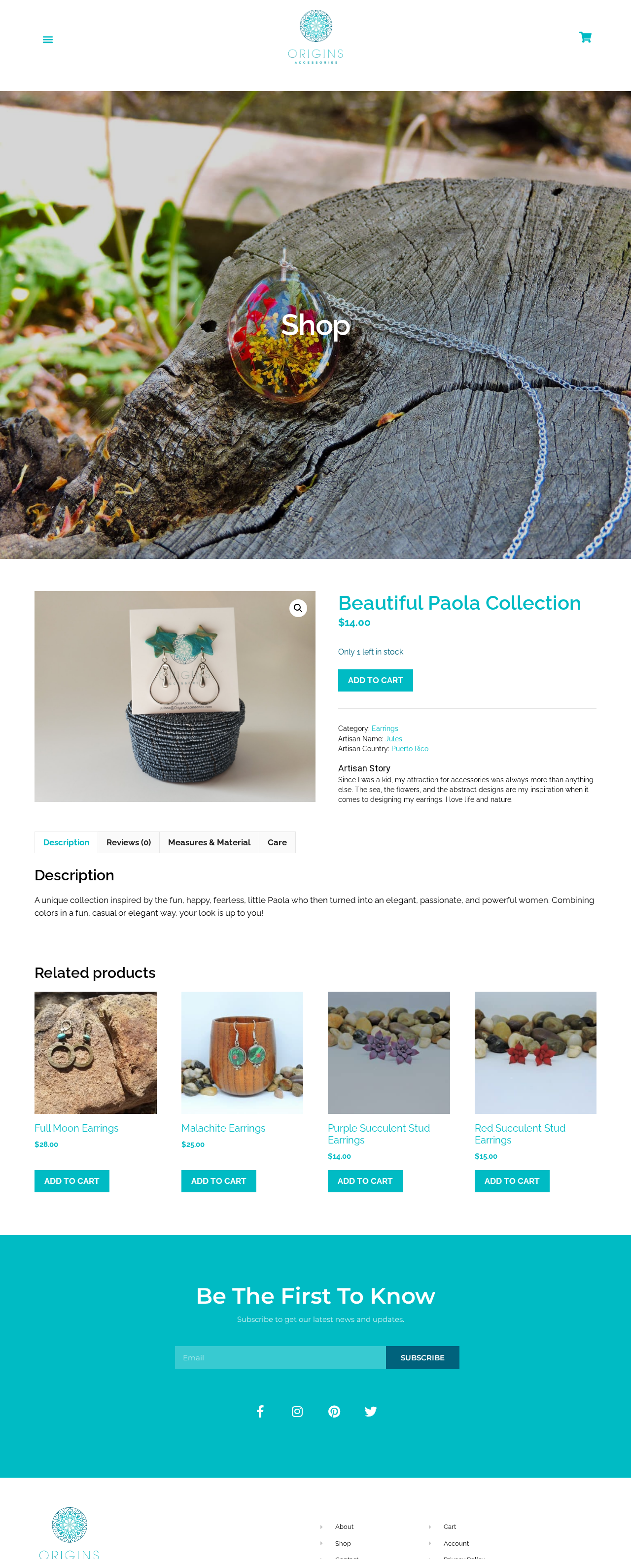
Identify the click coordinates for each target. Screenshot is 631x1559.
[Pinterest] (334, 1411)
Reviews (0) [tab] (128, 842)
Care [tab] (277, 842)
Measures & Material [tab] (209, 842)
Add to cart (375, 680)
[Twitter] (371, 1411)
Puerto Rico (409, 749)
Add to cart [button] (72, 1181)
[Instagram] (297, 1411)
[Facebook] (260, 1411)
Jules (394, 739)
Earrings (385, 728)
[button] (47, 39)
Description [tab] (66, 842)
